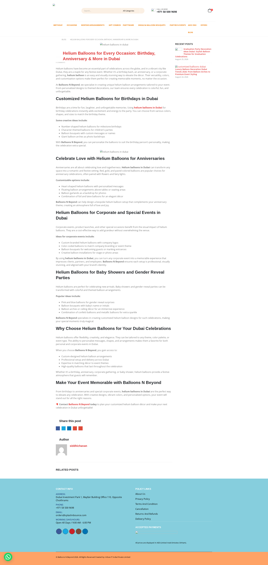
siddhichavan (78, 446)
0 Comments (60, 62)
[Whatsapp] (190, 11)
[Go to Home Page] (57, 39)
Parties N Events (178, 25)
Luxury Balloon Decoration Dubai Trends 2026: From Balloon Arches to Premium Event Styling (192, 72)
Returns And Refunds (146, 513)
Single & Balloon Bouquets (151, 25)
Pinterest (72, 531)
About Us (140, 493)
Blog (190, 32)
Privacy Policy (142, 498)
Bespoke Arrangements (92, 25)
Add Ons (192, 25)
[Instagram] (183, 11)
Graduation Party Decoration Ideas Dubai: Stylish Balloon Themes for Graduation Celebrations (193, 53)
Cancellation (142, 509)
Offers (204, 25)
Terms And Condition (146, 503)
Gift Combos (115, 25)
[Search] (141, 11)
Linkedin (85, 531)
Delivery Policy (143, 518)
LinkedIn (69, 428)
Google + (75, 428)
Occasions (72, 25)
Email (80, 428)
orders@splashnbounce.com (71, 515)
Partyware (128, 25)
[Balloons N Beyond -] (60, 11)
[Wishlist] (203, 11)
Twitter (64, 428)
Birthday (58, 25)
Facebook (58, 428)
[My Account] (196, 11)
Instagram (78, 531)
